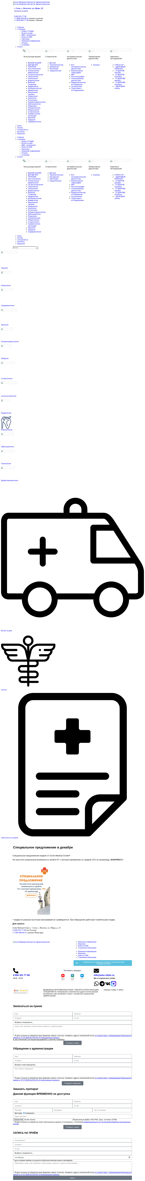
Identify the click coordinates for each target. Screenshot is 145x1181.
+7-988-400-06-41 (20, 932)
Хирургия (4, 358)
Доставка (18, 1113)
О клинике (21, 29)
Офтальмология (7, 447)
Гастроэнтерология (8, 396)
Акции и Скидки (28, 31)
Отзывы (25, 43)
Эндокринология (7, 305)
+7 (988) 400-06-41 (21, 18)
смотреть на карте (21, 11)
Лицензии (81, 944)
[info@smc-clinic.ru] (96, 970)
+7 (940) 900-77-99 (21, 20)
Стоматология (6, 378)
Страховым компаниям (87, 948)
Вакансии (21, 134)
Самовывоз (29, 1113)
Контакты (21, 132)
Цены (19, 126)
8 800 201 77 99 (20, 16)
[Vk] (108, 983)
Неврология (6, 285)
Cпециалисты (22, 130)
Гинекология (6, 464)
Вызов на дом (27, 33)
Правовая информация (31, 41)
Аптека (20, 128)
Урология (4, 325)
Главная (20, 27)
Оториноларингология (10, 341)
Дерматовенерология (9, 480)
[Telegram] (102, 983)
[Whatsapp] (96, 983)
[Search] (37, 247)
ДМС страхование (29, 35)
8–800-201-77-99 (19, 930)
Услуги (20, 47)
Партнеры (26, 39)
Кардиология (6, 413)
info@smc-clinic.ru (104, 975)
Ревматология (6, 430)
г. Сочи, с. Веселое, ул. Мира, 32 (28, 8)
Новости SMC (27, 37)
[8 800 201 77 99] (15, 970)
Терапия (4, 268)
